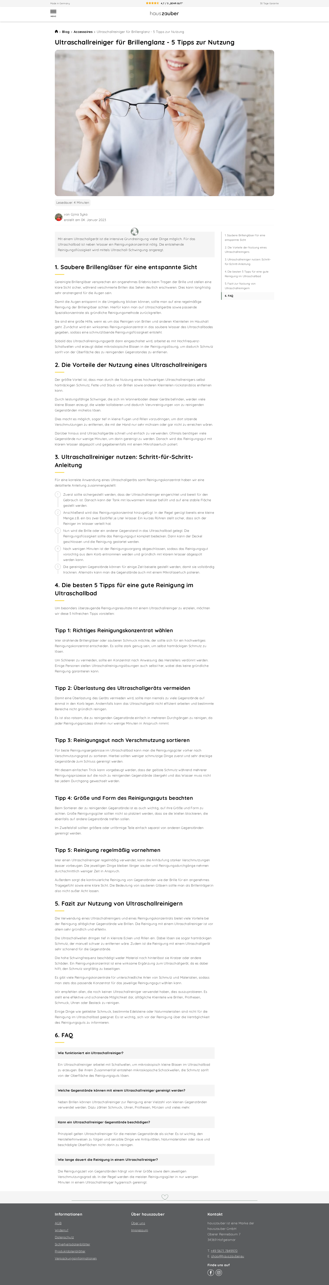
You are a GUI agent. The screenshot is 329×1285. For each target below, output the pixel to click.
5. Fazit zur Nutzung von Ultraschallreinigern (240, 286)
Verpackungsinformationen (76, 1258)
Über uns (138, 1223)
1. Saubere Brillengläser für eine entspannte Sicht (245, 238)
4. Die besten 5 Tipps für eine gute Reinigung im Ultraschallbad (247, 274)
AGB (58, 1223)
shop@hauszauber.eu (227, 1256)
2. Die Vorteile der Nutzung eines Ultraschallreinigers (246, 250)
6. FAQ (229, 295)
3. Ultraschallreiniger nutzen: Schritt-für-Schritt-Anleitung (248, 262)
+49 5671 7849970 (224, 1251)
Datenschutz (64, 1237)
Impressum (139, 1230)
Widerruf (61, 1230)
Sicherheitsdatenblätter (72, 1244)
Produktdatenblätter (70, 1251)
